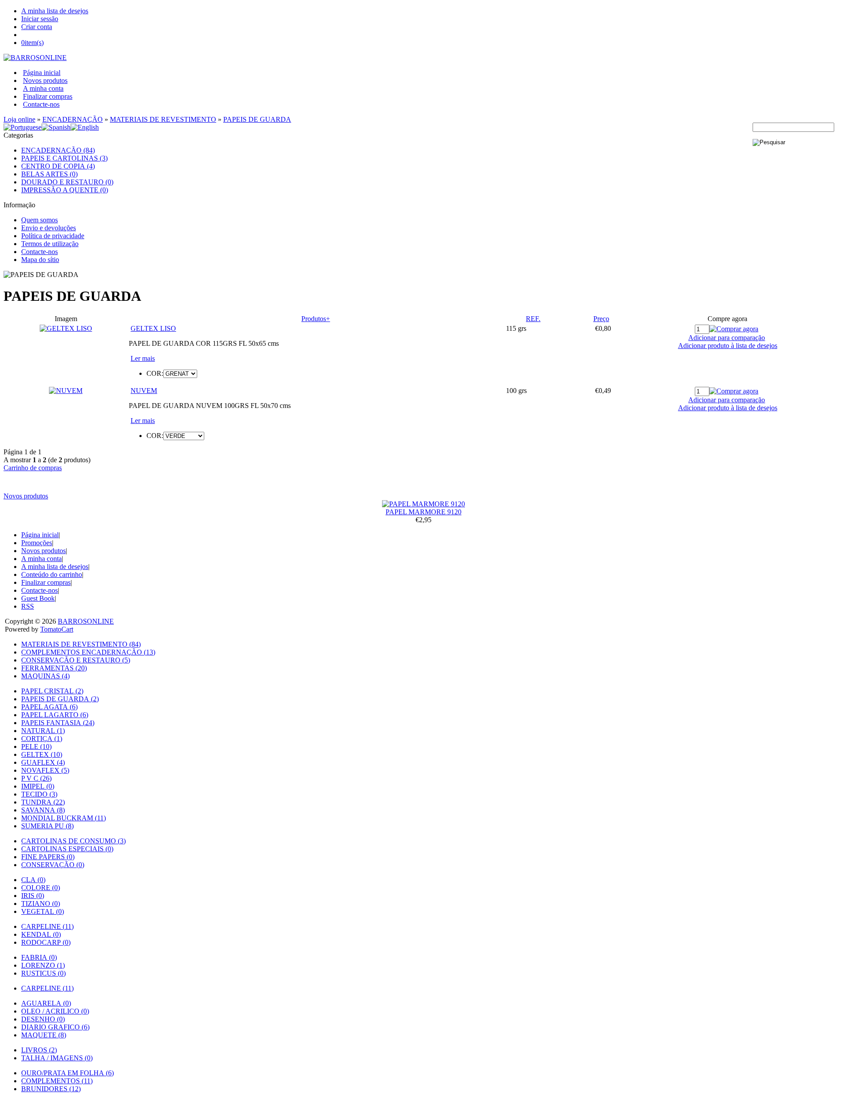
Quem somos (39, 220)
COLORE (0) (40, 887)
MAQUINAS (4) (45, 676)
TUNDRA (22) (43, 802)
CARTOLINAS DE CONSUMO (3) (73, 841)
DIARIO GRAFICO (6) (55, 1027)
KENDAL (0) (41, 934)
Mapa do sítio (40, 259)
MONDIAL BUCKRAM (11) (63, 818)
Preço (601, 318)
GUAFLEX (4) (43, 762)
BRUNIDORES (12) (51, 1089)
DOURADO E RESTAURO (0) (67, 182)
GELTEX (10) (41, 754)
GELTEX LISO (153, 328)
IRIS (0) (32, 895)
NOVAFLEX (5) (45, 770)
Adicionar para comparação (726, 337)
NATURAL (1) (43, 730)
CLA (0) (33, 879)
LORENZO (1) (43, 965)
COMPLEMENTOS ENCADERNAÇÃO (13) (88, 652)
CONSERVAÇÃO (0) (52, 864)
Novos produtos (45, 80)
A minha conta (43, 88)
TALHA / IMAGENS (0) (57, 1058)
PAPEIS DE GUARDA (257, 119)
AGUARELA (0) (46, 1003)
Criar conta (36, 26)
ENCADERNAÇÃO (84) (58, 150)
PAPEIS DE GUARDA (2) (60, 699)
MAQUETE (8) (43, 1035)
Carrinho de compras (33, 467)
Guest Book (38, 598)
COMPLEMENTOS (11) (57, 1081)
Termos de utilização (50, 243)
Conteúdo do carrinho (51, 574)
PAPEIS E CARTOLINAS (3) (64, 158)
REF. (533, 318)
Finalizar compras (47, 96)
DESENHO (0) (43, 1019)
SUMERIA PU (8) (47, 826)
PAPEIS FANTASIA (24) (57, 722)
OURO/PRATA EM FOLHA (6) (67, 1073)
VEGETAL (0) (42, 911)
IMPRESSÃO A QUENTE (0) (64, 190)
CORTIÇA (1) (41, 738)
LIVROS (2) (39, 1050)
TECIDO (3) (39, 794)
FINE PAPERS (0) (48, 857)
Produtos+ (315, 318)
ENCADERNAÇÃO (72, 119)
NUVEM (144, 390)
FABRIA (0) (39, 957)
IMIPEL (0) (37, 786)
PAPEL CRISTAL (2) (52, 691)
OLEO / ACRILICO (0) (55, 1011)
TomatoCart (56, 629)
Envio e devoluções (48, 228)
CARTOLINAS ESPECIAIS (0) (67, 849)
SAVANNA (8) (43, 810)
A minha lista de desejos (54, 11)
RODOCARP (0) (46, 942)
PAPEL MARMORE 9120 (423, 512)
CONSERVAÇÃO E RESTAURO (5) (75, 660)
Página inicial (41, 72)
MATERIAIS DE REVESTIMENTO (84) (81, 644)
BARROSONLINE (86, 621)
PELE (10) (36, 746)
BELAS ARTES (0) (49, 174)
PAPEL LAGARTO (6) (54, 714)
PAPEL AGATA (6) (49, 707)
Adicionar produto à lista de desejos (727, 345)
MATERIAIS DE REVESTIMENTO (163, 119)
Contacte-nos (41, 104)
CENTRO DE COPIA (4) (58, 166)
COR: (154, 373)
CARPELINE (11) (47, 926)
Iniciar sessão (39, 18)
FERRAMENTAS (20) (54, 668)
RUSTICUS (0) (43, 973)
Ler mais (143, 358)
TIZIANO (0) (40, 903)
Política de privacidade (52, 235)
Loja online (19, 119)
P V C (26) (36, 778)
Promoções (36, 542)
